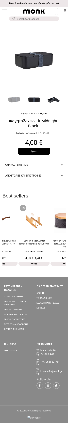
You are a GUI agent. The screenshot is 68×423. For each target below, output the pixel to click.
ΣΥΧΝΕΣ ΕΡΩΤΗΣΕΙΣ (13, 296)
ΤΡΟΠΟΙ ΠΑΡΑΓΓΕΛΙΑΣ (15, 319)
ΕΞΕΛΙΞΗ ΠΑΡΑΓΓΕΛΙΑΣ (47, 303)
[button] (4, 11)
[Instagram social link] (48, 385)
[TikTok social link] (56, 385)
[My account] (56, 11)
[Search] (13, 18)
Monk (28, 410)
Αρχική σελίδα (27, 114)
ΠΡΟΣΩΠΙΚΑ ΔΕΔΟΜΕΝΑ (16, 324)
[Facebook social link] (39, 385)
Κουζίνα (42, 114)
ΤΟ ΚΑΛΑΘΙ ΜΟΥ (44, 298)
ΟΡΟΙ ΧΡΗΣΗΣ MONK (14, 329)
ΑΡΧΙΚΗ (40, 293)
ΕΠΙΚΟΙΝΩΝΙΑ (10, 350)
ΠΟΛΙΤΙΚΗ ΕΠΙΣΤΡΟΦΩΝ (15, 314)
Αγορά (34, 151)
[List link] (50, 361)
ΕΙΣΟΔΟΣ (40, 308)
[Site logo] (34, 11)
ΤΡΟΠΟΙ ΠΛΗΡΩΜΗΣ (14, 309)
